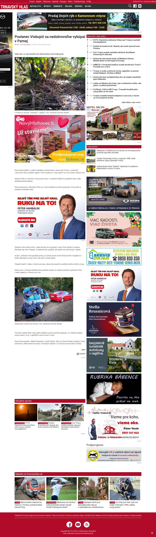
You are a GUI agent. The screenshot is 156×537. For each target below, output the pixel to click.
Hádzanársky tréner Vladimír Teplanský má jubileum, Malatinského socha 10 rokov (117, 167)
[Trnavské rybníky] (78, 21)
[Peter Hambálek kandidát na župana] (50, 215)
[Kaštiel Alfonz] (114, 123)
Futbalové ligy (79, 1)
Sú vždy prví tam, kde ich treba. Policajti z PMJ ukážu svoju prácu (124, 504)
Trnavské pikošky (25, 44)
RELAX (17, 44)
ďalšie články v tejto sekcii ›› (131, 102)
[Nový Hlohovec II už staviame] (50, 138)
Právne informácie (58, 515)
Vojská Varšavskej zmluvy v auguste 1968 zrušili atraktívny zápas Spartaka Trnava (116, 159)
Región (39, 1)
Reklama (99, 515)
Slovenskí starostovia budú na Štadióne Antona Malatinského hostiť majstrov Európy (113, 60)
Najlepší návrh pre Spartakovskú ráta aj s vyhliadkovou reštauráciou (90, 504)
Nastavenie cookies (121, 515)
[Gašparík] (114, 319)
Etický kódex (90, 515)
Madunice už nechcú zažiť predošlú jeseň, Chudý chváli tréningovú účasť (60, 504)
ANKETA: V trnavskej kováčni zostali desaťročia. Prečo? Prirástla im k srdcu (117, 66)
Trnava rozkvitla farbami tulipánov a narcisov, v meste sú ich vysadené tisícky (116, 97)
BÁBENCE (58, 6)
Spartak (55, 1)
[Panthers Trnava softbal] (114, 455)
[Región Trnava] (114, 355)
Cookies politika (135, 515)
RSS (104, 515)
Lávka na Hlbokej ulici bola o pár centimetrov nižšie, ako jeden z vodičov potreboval (117, 84)
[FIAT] (114, 229)
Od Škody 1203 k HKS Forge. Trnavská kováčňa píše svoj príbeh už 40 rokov (115, 90)
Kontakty (110, 515)
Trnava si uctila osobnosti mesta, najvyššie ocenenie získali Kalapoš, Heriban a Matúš (116, 72)
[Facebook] (134, 6)
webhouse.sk (88, 533)
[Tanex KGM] (114, 194)
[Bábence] (114, 389)
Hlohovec (47, 1)
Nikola (153, 1)
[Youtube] (139, 6)
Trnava (31, 1)
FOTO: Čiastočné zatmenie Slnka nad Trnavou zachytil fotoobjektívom (25, 426)
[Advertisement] (35, 376)
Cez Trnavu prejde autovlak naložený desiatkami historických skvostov (71, 426)
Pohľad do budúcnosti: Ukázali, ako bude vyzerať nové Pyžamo (48, 425)
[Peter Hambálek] (114, 284)
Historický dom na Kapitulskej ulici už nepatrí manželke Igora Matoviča (117, 78)
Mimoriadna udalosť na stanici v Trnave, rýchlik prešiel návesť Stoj (28, 504)
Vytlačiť (82, 354)
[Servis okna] (114, 256)
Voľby (88, 1)
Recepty (63, 1)
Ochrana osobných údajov (75, 515)
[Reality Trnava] (114, 422)
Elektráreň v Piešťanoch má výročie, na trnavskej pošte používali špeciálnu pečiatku (118, 151)
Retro (70, 1)
